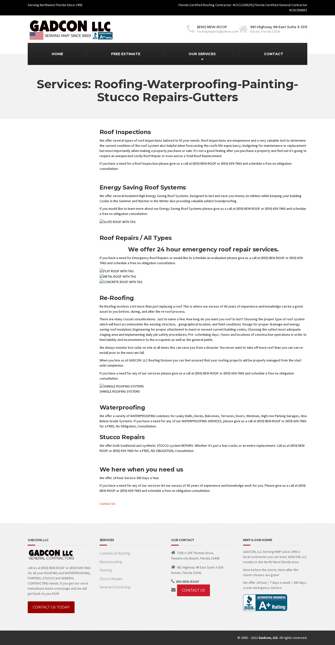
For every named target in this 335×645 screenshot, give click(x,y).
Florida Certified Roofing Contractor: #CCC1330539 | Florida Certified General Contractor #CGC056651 (243, 7)
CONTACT (273, 54)
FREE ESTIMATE (125, 54)
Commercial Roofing (115, 553)
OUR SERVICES (202, 54)
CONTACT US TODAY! (51, 607)
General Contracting (115, 587)
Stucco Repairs (111, 578)
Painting (106, 570)
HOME (57, 54)
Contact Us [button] (108, 503)
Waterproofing (111, 561)
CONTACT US (193, 590)
